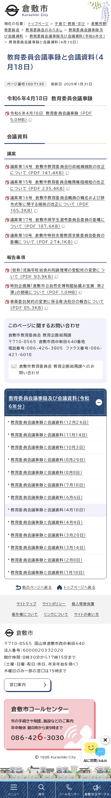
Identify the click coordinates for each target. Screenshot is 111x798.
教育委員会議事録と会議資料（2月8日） (47, 560)
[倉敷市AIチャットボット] (95, 752)
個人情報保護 (83, 604)
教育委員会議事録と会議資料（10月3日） (48, 447)
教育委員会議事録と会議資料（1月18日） (48, 572)
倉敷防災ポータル (97, 794)
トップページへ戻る (79, 587)
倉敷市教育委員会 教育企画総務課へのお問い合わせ (57, 369)
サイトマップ (26, 604)
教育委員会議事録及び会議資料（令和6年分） (67, 36)
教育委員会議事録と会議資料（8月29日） (48, 460)
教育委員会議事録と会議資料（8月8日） (46, 472)
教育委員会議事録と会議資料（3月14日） (48, 548)
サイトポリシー (53, 604)
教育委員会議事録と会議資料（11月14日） (49, 435)
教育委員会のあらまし (44, 30)
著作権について (25, 614)
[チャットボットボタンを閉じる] (105, 740)
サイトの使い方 (86, 614)
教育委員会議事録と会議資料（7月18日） (48, 485)
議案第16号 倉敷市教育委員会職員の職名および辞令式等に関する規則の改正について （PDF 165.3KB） (57, 204)
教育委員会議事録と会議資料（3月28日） (48, 535)
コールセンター (69, 794)
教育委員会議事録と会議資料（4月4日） (47, 522)
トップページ (38, 23)
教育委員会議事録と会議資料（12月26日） (50, 422)
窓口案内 (18, 685)
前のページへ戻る (37, 587)
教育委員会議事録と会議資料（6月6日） (47, 497)
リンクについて (56, 614)
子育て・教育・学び (70, 23)
